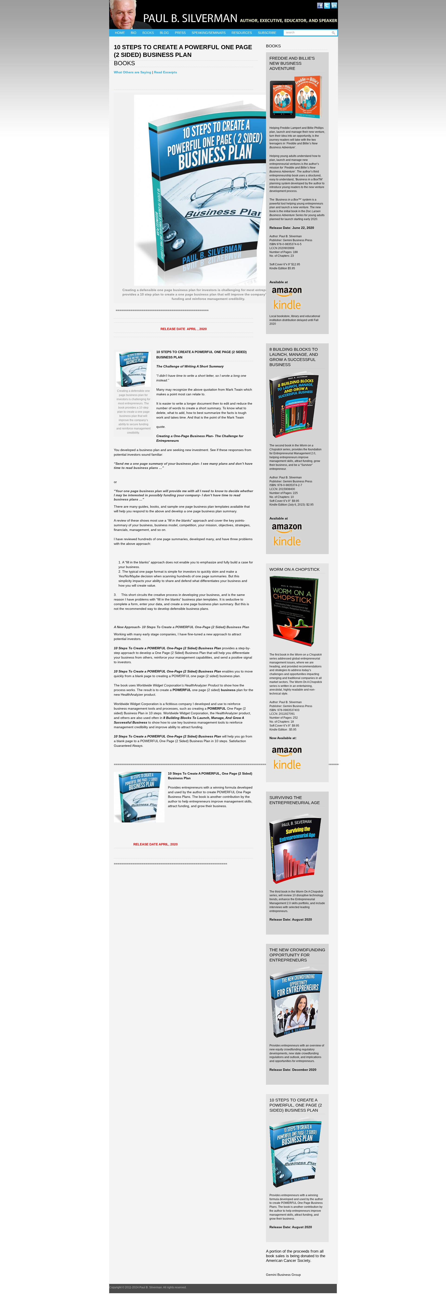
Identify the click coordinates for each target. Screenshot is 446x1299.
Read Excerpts (165, 72)
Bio (133, 33)
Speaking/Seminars (209, 33)
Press (180, 33)
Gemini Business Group (283, 1274)
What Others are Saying (132, 72)
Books (148, 33)
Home (120, 33)
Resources (242, 33)
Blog (164, 33)
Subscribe (267, 33)
